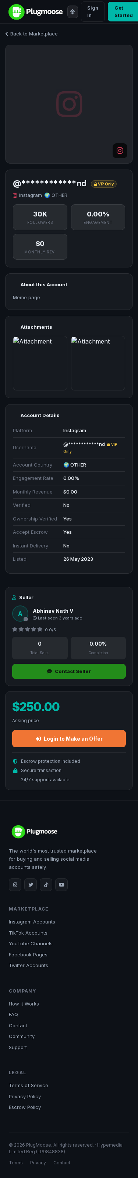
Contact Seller (73, 671)
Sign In (92, 11)
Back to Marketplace (34, 34)
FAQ (13, 1014)
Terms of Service (28, 1085)
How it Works (24, 1004)
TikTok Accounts (28, 933)
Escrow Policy (25, 1107)
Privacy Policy (25, 1096)
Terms (16, 1162)
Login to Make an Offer (73, 738)
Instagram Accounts (32, 922)
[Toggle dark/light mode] (72, 12)
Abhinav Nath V (53, 611)
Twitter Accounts (28, 965)
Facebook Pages (28, 954)
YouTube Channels (31, 943)
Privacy (38, 1162)
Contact (18, 1025)
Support (18, 1047)
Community (22, 1036)
